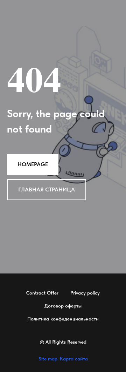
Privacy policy (85, 293)
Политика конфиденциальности (63, 319)
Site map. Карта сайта (63, 358)
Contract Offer (42, 293)
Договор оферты (63, 306)
